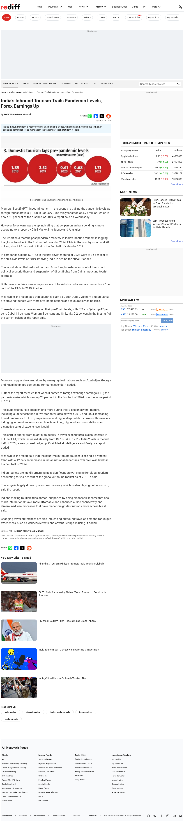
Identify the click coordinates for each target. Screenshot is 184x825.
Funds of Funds (44, 780)
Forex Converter (118, 776)
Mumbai (27, 114)
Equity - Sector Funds (83, 763)
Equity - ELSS (80, 755)
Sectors (35, 17)
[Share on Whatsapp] (89, 115)
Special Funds (44, 784)
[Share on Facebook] (95, 115)
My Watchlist (173, 17)
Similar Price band (9, 784)
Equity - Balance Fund (83, 767)
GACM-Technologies (131, 167)
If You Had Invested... (120, 767)
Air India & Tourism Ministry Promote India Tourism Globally (71, 563)
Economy (66, 83)
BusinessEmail (119, 6)
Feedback (76, 815)
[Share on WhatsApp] (148, 816)
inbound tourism (33, 712)
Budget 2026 (80, 780)
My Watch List (117, 763)
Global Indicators (118, 772)
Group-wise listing (9, 772)
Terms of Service (58, 815)
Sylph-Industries (129, 156)
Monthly (23, 763)
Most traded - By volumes (12, 788)
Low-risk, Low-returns (46, 772)
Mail (70, 6)
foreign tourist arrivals (60, 712)
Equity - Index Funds (83, 759)
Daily (11, 763)
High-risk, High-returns (47, 763)
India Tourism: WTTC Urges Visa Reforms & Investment (69, 649)
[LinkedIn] (180, 816)
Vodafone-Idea (128, 179)
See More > (177, 184)
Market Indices (117, 780)
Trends (116, 17)
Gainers (87, 17)
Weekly (16, 763)
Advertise (23, 815)
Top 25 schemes (45, 759)
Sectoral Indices (118, 784)
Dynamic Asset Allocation (48, 792)
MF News (79, 775)
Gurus (135, 6)
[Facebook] (161, 816)
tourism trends (11, 719)
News (82, 6)
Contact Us (92, 815)
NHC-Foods (127, 162)
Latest (25, 83)
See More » (177, 241)
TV (144, 6)
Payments (53, 6)
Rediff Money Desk (13, 114)
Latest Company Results (11, 796)
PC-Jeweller (127, 173)
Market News (10, 83)
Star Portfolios (133, 17)
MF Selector (43, 800)
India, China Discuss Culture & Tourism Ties (62, 678)
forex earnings (85, 712)
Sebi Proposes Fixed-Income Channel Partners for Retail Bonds (167, 224)
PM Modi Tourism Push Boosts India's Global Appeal (67, 621)
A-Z (3, 759)
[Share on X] (154, 816)
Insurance (71, 17)
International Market (45, 83)
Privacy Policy (39, 815)
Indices (20, 17)
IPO (95, 83)
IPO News (16, 780)
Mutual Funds (53, 17)
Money (99, 6)
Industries (107, 83)
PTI (10, 531)
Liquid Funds (43, 788)
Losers (102, 17)
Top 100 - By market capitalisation (15, 792)
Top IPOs (9, 776)
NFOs (40, 796)
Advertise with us (118, 792)
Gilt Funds (42, 776)
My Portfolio (153, 17)
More (154, 6)
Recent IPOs (6, 780)
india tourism (11, 712)
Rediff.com (115, 815)
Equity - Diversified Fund (84, 771)
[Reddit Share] (107, 115)
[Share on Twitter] (102, 115)
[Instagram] (167, 816)
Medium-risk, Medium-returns (50, 767)
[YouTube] (174, 816)
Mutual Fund (82, 83)
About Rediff (7, 815)
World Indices (117, 788)
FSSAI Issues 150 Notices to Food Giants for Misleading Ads (167, 203)
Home (39, 6)
